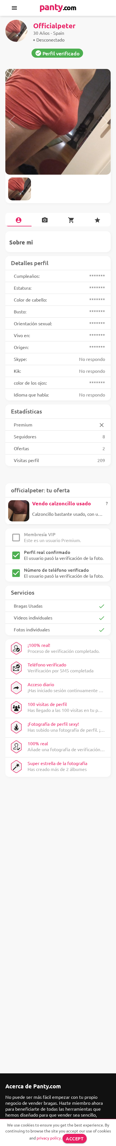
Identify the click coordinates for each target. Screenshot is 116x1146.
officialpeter (54, 25)
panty (57, 6)
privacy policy (49, 1137)
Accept (74, 1138)
